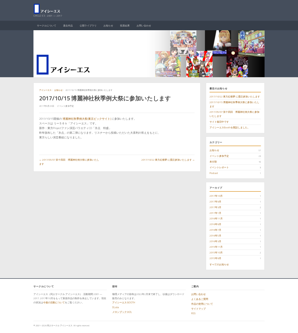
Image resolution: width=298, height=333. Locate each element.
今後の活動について (54, 302)
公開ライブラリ (88, 25)
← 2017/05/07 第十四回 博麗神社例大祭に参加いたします (69, 162)
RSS (193, 313)
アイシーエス (45, 90)
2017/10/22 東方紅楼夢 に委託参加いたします (235, 96)
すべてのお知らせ (219, 264)
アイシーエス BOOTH (123, 302)
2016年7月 (215, 230)
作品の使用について (202, 304)
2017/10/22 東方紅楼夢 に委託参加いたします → (168, 159)
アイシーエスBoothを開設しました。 (230, 127)
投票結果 (125, 25)
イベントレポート (219, 167)
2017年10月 (216, 196)
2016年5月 (215, 235)
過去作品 (68, 25)
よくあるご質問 (199, 299)
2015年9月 (215, 258)
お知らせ (108, 25)
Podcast (214, 173)
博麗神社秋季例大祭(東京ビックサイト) (87, 119)
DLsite (115, 307)
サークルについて (46, 25)
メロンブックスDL (122, 312)
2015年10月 (216, 252)
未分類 (213, 161)
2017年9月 (215, 201)
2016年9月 (215, 224)
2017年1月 (215, 213)
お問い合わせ (144, 25)
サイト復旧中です (219, 121)
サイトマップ (198, 308)
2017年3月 (215, 207)
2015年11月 (216, 247)
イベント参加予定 (219, 156)
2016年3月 (215, 241)
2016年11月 (216, 218)
